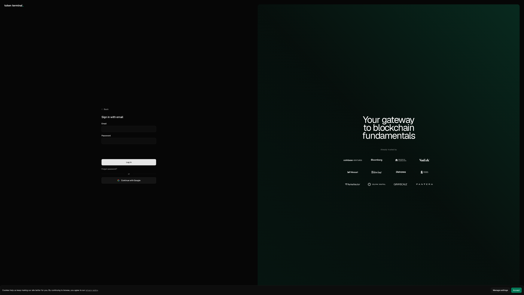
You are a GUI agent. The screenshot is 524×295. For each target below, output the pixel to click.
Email (104, 123)
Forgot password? (109, 169)
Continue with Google (130, 180)
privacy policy (92, 290)
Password (106, 135)
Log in (129, 162)
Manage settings (500, 290)
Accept (516, 290)
